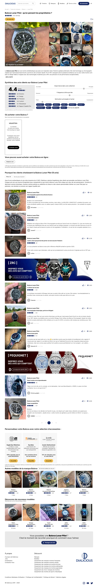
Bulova (23, 9)
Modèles (62, 3)
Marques (53, 3)
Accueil (6, 9)
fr (91, 3)
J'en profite (13, 460)
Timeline (44, 3)
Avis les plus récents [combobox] (19, 176)
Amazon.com (10, 161)
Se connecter (84, 3)
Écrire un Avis (72, 3)
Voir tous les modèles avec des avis (46, 468)
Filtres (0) (8, 176)
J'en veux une (10, 19)
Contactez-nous (13, 147)
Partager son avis (50, 542)
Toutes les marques (15, 9)
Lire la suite (9, 77)
